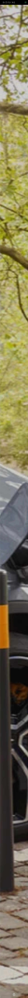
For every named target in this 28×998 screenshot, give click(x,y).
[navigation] (25, 2)
